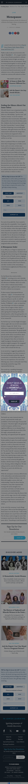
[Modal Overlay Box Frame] (14, 392)
